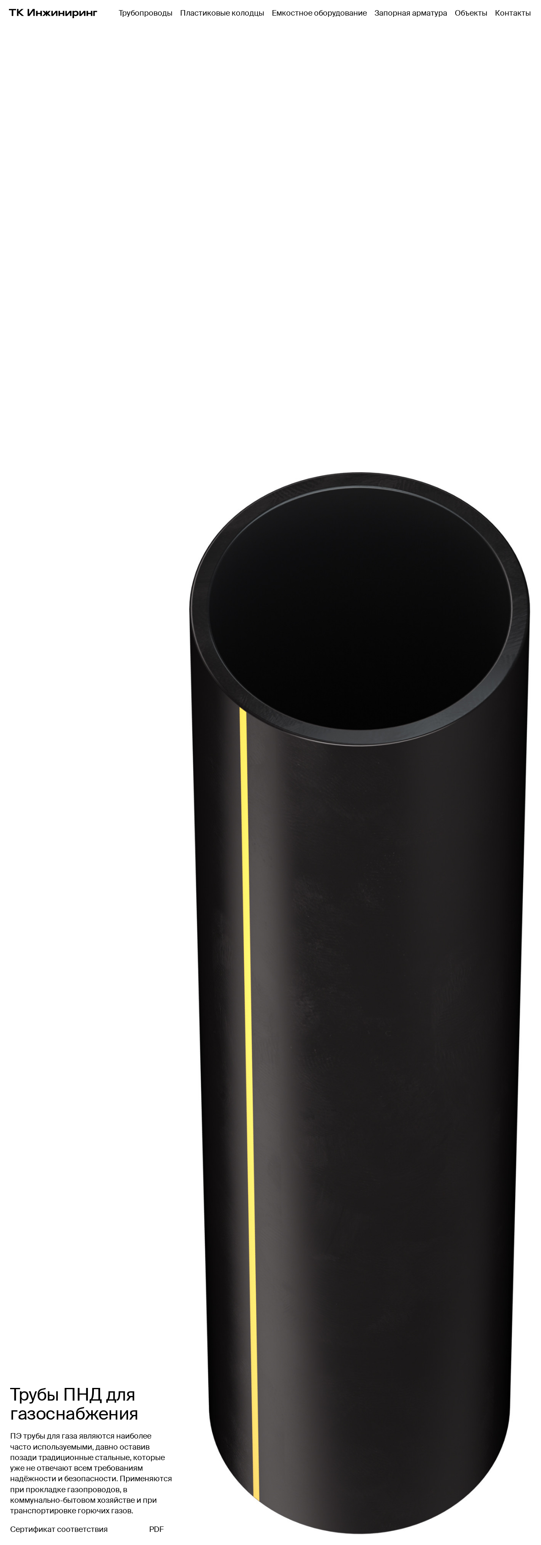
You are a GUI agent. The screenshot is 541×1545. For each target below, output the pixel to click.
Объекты (471, 13)
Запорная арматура (410, 13)
